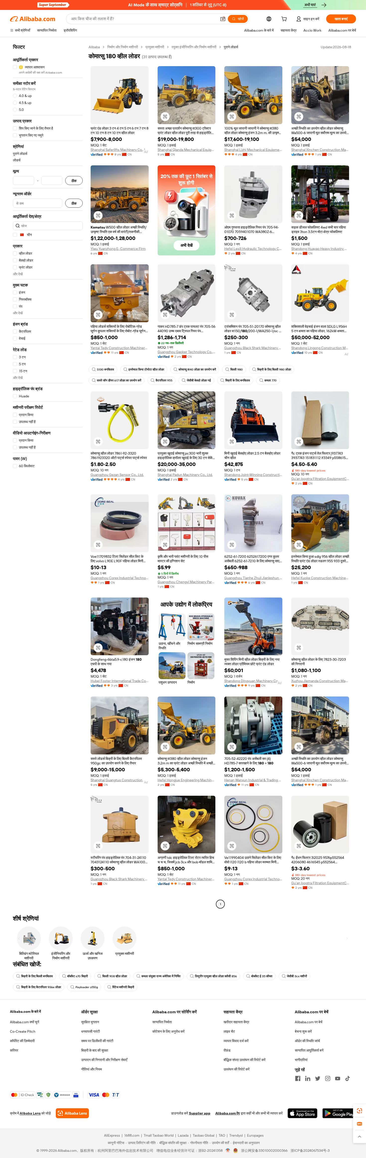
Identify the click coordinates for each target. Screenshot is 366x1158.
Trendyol (236, 1135)
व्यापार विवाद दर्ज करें (236, 1041)
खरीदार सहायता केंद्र (236, 1022)
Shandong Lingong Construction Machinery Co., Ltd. (320, 348)
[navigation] (48, 476)
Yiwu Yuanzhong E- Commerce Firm (118, 249)
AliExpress (112, 1135)
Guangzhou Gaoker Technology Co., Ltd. (187, 352)
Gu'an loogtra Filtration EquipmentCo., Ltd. (320, 479)
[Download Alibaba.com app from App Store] (302, 1113)
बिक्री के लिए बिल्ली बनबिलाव (37, 976)
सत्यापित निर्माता (162, 1022)
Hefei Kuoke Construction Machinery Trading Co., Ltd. (320, 578)
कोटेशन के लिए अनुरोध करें (168, 1031)
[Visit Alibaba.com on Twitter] (318, 1078)
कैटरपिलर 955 (164, 380)
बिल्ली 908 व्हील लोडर (114, 976)
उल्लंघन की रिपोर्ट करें (236, 1069)
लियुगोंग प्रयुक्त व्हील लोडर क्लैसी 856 (216, 976)
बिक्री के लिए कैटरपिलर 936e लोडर (41, 987)
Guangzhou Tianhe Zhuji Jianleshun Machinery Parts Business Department (253, 578)
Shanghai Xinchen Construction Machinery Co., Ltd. (320, 150)
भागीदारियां (301, 1060)
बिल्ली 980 (236, 369)
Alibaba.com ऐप (227, 1113)
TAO (222, 1135)
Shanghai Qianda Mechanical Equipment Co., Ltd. (187, 150)
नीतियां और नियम (91, 1069)
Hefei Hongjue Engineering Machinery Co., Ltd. (187, 780)
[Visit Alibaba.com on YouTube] (338, 1078)
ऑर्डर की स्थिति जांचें (307, 1041)
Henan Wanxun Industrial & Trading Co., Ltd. (253, 780)
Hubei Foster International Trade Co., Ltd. (120, 681)
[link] (359, 1110)
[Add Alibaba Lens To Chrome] (72, 1113)
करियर (14, 1050)
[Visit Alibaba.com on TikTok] (348, 1078)
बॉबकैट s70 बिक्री (77, 976)
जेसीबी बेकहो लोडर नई (199, 380)
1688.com (131, 1135)
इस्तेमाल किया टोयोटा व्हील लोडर (146, 369)
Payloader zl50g (86, 987)
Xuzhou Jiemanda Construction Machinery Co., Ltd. (320, 681)
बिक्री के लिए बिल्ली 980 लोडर (274, 369)
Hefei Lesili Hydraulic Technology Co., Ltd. (253, 249)
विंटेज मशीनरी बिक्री (123, 987)
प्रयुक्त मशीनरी (154, 47)
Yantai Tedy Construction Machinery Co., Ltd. (120, 348)
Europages (255, 1135)
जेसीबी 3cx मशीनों (297, 976)
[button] (223, 19)
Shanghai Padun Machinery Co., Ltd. (185, 475)
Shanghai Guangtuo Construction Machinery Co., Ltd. (120, 780)
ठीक (73, 181)
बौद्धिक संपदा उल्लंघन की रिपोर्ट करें (244, 1060)
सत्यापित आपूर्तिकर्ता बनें (309, 1050)
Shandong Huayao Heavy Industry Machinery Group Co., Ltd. (320, 249)
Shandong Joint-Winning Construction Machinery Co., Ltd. (253, 475)
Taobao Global (203, 1135)
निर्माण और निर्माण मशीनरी (122, 47)
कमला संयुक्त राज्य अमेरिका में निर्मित (161, 976)
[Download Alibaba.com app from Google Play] (339, 1113)
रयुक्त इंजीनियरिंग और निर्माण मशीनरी (194, 47)
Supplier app (199, 1113)
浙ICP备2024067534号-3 (310, 1151)
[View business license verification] (228, 1150)
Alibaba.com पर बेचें (308, 1022)
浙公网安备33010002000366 (264, 1151)
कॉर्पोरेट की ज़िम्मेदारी (22, 1041)
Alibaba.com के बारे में (25, 1012)
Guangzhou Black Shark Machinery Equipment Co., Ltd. (253, 348)
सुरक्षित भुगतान (90, 1022)
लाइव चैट (229, 1031)
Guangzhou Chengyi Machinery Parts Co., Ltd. (187, 582)
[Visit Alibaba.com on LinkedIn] (308, 1078)
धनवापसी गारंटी (90, 1031)
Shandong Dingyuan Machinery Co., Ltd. (253, 681)
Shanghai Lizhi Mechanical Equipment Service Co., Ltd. (253, 150)
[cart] (285, 20)
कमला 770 (270, 380)
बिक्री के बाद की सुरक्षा (94, 1050)
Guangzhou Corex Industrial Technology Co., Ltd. (120, 578)
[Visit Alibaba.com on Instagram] (328, 1078)
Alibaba (94, 47)
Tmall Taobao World (159, 1135)
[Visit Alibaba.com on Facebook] (298, 1078)
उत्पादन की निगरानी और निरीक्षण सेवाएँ (104, 1060)
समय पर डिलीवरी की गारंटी (97, 1041)
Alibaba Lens (30, 1113)
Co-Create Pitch (22, 1031)
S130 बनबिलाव (105, 369)
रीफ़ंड (227, 1050)
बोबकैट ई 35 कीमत (261, 976)
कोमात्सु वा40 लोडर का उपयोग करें (197, 369)
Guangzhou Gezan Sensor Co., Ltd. (117, 475)
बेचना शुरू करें (303, 1031)
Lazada (183, 1135)
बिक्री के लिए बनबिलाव (237, 380)
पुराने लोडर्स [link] (231, 47)
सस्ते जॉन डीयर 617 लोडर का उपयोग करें (119, 380)
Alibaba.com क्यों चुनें (24, 1022)
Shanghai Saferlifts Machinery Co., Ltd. (120, 150)
